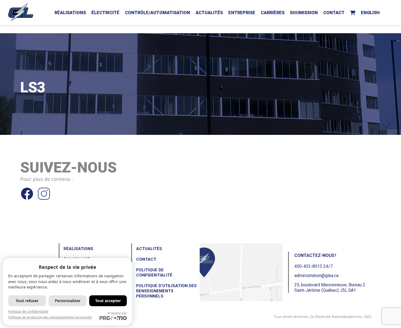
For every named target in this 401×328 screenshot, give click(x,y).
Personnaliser (67, 300)
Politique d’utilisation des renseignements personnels (166, 291)
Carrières (273, 12)
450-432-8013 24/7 (313, 266)
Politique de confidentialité (154, 273)
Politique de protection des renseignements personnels (50, 317)
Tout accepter (108, 300)
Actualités (209, 12)
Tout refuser (27, 300)
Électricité (105, 12)
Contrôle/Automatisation (157, 12)
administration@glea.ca (316, 275)
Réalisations (70, 12)
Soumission (304, 12)
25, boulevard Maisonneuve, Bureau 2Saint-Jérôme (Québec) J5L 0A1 (329, 287)
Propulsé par (117, 313)
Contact (334, 12)
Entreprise (241, 12)
